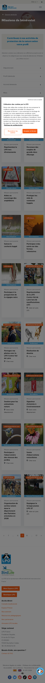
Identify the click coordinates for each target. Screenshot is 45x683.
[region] (22, 117)
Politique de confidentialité (13, 125)
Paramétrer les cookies (13, 131)
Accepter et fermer (30, 131)
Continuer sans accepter (35, 99)
